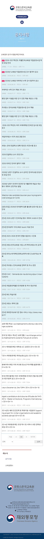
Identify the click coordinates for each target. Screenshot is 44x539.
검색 (38, 442)
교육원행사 (9, 465)
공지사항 (8, 459)
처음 (10, 437)
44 (21, 437)
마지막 (33, 437)
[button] (22, 16)
